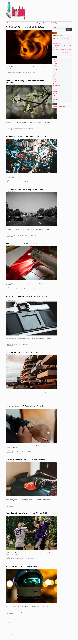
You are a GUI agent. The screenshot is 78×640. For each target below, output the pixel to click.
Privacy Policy (10, 630)
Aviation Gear (12, 612)
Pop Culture (30, 128)
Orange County (21, 235)
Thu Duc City (29, 397)
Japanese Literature (16, 128)
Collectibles (9, 72)
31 (8, 622)
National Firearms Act (21, 181)
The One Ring (26, 72)
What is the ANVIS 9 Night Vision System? (22, 567)
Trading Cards (32, 72)
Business (15, 23)
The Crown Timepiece (21, 451)
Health (28, 23)
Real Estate (46, 23)
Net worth (55, 93)
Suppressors (32, 181)
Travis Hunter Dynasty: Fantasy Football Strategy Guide (27, 513)
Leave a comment (10, 73)
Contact (62, 23)
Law (33, 23)
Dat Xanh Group (10, 397)
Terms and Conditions (11, 632)
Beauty (54, 61)
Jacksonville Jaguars (20, 558)
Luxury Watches (14, 451)
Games (54, 77)
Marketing (55, 91)
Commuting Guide (10, 235)
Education (55, 65)
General (8, 71)
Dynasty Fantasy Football (11, 558)
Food (54, 75)
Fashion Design (10, 288)
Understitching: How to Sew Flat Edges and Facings (25, 243)
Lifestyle (38, 23)
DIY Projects (9, 181)
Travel (8, 234)
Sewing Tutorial (32, 288)
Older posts (9, 620)
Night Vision (22, 612)
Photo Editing (9, 344)
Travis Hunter (32, 558)
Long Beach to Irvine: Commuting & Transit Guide (24, 190)
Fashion (22, 23)
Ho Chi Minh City (16, 397)
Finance (55, 71)
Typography (20, 344)
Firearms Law (14, 181)
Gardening (55, 79)
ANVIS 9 (8, 612)
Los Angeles (16, 235)
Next (10, 622)
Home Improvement (57, 85)
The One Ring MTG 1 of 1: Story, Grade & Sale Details (25, 27)
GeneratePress (21, 638)
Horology (8, 451)
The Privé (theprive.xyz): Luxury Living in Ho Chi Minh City (27, 352)
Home (8, 23)
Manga (26, 128)
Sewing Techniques (25, 288)
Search (54, 27)
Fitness (54, 73)
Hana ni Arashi (9, 128)
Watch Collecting (28, 451)
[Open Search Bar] (71, 23)
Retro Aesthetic (15, 344)
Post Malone (21, 72)
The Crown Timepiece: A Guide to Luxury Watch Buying (26, 406)
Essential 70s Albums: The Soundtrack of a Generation (26, 459)
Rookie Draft (27, 558)
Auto (54, 59)
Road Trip (26, 235)
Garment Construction (17, 288)
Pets (54, 95)
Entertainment (56, 67)
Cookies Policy (10, 634)
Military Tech (17, 612)
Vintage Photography (26, 344)
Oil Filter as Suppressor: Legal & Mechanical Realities (26, 136)
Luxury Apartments (23, 397)
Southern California (32, 235)
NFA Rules (27, 181)
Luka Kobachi (22, 128)
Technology (54, 23)
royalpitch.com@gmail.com (59, 106)
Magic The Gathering (15, 72)
